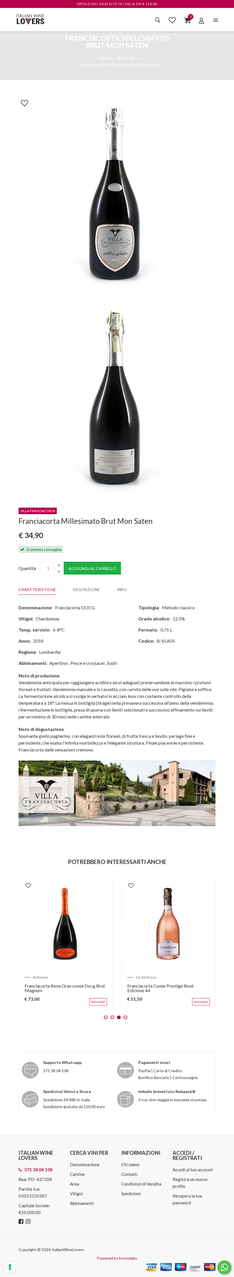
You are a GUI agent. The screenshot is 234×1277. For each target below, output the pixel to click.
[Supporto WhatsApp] (224, 1268)
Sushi (112, 663)
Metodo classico (178, 607)
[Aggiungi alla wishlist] (21, 102)
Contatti (129, 1174)
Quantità (27, 568)
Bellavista (40, 977)
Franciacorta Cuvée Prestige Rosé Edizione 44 (160, 988)
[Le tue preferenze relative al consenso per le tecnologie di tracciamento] (10, 1267)
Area (74, 1183)
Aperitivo (58, 663)
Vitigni (76, 1193)
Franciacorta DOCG (75, 607)
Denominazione (85, 1164)
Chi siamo (130, 1164)
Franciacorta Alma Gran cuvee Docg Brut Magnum (65, 988)
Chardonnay (47, 618)
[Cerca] (157, 20)
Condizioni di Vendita (141, 1183)
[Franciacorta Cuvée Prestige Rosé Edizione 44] (168, 924)
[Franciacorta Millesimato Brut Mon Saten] (117, 194)
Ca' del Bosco (146, 977)
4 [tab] (125, 1017)
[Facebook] (22, 1221)
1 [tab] (106, 1017)
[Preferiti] (172, 20)
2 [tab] (112, 1017)
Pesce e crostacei (87, 663)
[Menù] (215, 20)
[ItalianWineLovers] (30, 18)
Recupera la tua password (187, 1199)
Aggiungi (98, 1002)
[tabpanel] (65, 942)
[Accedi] (201, 20)
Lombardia (49, 652)
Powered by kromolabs (117, 1258)
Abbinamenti (82, 1203)
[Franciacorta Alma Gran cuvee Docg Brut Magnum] (66, 924)
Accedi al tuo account (193, 1169)
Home (105, 57)
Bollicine (126, 57)
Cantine (77, 1174)
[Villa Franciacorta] (117, 792)
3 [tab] (119, 1017)
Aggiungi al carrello (92, 568)
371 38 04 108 (55, 1070)
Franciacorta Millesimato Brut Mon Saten (120, 64)
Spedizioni (131, 1193)
